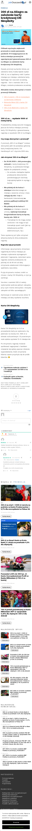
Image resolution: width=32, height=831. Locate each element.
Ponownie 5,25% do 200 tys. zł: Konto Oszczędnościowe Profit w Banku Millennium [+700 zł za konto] (15, 577)
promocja (5, 388)
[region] (16, 820)
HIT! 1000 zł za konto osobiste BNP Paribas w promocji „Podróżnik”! (20, 692)
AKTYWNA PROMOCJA (9, 383)
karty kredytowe (23, 386)
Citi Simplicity (7, 384)
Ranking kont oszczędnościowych (12, 796)
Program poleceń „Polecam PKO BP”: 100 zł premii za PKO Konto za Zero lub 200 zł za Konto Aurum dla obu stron (17, 742)
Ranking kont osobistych (9, 798)
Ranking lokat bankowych (9, 794)
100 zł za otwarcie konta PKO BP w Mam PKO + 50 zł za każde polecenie (16, 727)
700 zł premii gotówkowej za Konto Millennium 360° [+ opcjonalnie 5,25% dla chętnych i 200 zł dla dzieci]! (16, 613)
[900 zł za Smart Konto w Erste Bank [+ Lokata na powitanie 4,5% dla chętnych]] (16, 527)
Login (29, 410)
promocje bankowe (18, 388)
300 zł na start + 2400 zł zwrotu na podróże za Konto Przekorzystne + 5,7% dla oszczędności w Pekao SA (15, 507)
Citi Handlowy (23, 383)
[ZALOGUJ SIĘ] (30, 2)
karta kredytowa (8, 386)
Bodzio (17, 459)
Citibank (17, 384)
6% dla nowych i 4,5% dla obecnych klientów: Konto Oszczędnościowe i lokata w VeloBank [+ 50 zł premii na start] (19, 681)
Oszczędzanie (6, 781)
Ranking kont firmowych (9, 800)
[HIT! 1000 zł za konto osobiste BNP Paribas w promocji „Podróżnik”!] (5, 693)
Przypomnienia (6, 783)
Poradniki (5, 780)
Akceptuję (16, 822)
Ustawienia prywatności (16, 827)
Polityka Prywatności (16, 817)
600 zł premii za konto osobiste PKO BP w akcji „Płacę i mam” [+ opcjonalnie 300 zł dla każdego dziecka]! (17, 734)
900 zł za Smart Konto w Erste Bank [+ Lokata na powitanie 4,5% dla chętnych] (15, 542)
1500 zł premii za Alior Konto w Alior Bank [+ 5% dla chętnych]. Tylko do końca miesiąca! (17, 763)
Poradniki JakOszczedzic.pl (10, 803)
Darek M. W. (7, 457)
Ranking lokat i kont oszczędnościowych (14, 793)
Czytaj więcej (6, 516)
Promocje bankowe (8, 778)
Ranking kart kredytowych (10, 802)
